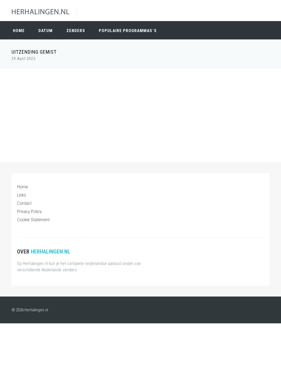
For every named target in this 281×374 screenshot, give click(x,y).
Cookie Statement (33, 219)
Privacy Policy (29, 211)
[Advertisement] (140, 112)
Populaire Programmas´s (128, 30)
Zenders (75, 30)
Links (21, 195)
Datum (45, 30)
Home (19, 30)
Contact (24, 203)
